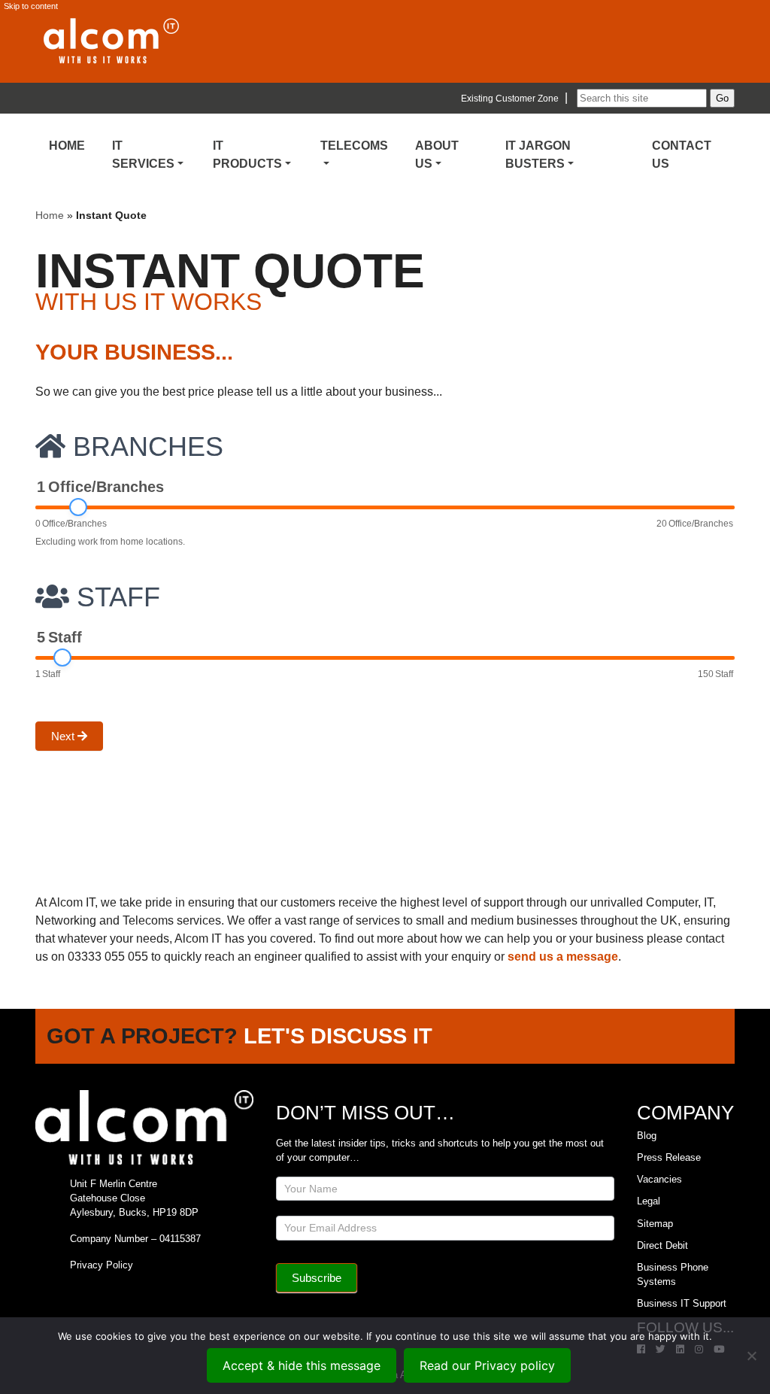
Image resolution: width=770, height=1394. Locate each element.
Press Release (669, 1157)
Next (64, 736)
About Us (437, 154)
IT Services (143, 154)
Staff (114, 597)
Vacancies (659, 1179)
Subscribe (316, 1277)
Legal (648, 1201)
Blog (646, 1135)
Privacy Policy (101, 1265)
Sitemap (655, 1223)
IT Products (247, 154)
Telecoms (354, 145)
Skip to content (31, 6)
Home (67, 145)
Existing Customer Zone (510, 98)
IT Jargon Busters (538, 154)
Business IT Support (681, 1303)
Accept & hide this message (301, 1365)
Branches (144, 447)
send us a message (563, 956)
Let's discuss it (338, 1036)
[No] (751, 1355)
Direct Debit (662, 1245)
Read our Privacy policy (487, 1365)
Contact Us (681, 154)
